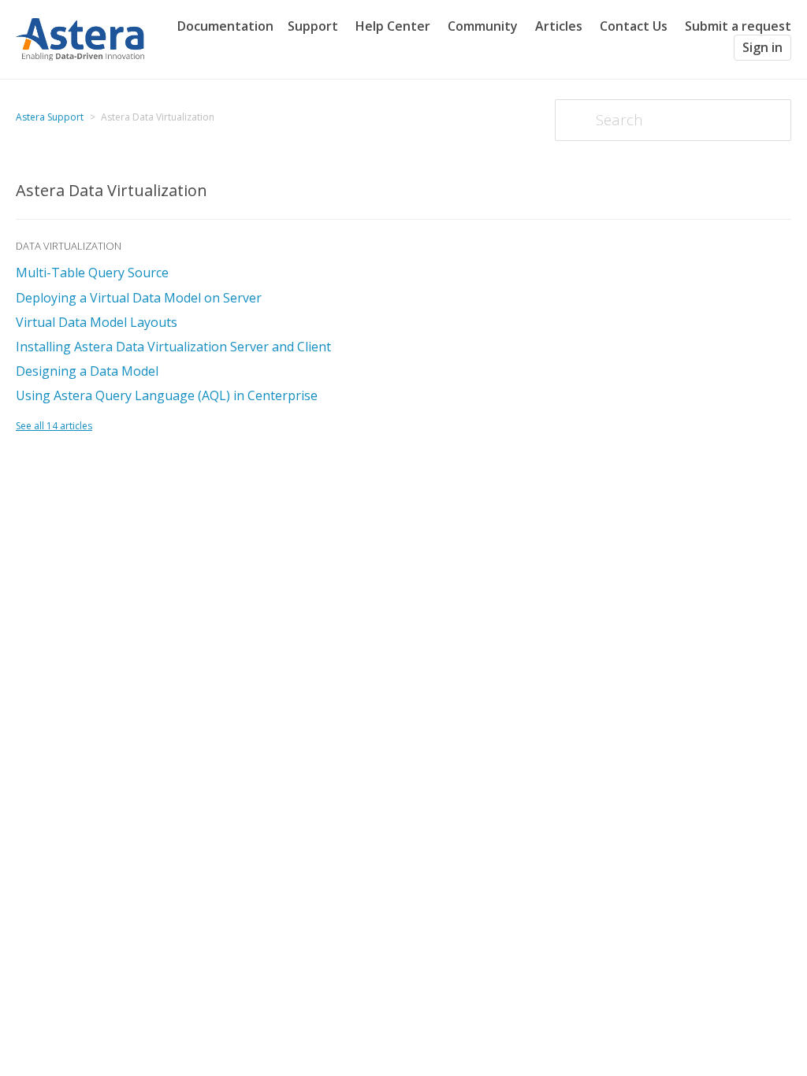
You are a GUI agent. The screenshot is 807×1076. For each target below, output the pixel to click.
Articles (558, 26)
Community (483, 26)
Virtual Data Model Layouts (96, 322)
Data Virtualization (68, 246)
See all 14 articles (54, 426)
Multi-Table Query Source (92, 272)
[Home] (80, 37)
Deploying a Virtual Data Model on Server (139, 297)
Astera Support (50, 117)
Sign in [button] (762, 47)
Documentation (225, 26)
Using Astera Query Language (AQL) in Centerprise (167, 395)
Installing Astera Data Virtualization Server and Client (173, 346)
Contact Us (634, 26)
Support (313, 26)
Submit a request (738, 26)
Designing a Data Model (87, 371)
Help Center (392, 26)
